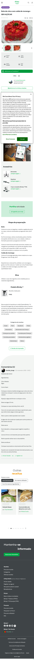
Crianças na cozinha (8, 333)
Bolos (22, 341)
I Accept (22, 139)
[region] (17, 117)
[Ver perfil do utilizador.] (11, 81)
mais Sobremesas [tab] (7, 480)
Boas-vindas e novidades (11, 596)
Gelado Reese (7, 507)
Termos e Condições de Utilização (17, 642)
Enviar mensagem (21, 638)
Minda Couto (25, 511)
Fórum (6, 593)
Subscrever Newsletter (11, 554)
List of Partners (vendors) (10, 134)
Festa (28, 325)
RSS (5, 616)
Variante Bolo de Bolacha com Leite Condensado (25, 508)
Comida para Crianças (24, 333)
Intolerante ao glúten (25, 337)
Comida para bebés (9, 337)
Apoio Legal (17, 656)
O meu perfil (15, 578)
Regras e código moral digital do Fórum (14, 653)
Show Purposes (10, 139)
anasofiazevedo (20, 80)
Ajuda (27, 653)
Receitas (6, 566)
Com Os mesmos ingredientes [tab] (10, 484)
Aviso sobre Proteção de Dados (17, 646)
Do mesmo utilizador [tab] (21, 480)
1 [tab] (11, 528)
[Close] (31, 94)
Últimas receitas (8, 574)
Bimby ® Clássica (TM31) (11, 598)
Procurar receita (8, 569)
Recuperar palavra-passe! (11, 586)
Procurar (6, 605)
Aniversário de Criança (22, 329)
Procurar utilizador (9, 613)
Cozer (5, 325)
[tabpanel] (17, 509)
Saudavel (20, 325)
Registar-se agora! (9, 584)
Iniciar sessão (7, 581)
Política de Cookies (17, 649)
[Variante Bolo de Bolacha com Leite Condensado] (25, 495)
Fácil (12, 325)
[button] (2, 3)
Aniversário (8, 329)
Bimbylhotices (8, 589)
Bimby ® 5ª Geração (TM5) (11, 601)
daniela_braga (10, 370)
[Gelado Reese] (8, 495)
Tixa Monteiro (9, 509)
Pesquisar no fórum (9, 611)
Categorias (7, 572)
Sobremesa (13, 341)
